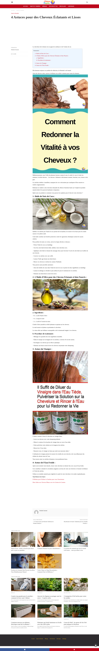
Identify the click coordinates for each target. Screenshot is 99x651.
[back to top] (96, 645)
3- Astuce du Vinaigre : (41, 63)
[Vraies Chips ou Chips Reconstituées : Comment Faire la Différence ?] (49, 561)
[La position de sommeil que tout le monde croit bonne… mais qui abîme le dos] (76, 539)
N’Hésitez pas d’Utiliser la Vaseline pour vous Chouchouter (48, 479)
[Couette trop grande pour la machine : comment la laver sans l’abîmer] (23, 584)
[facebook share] (25, 649)
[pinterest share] (74, 649)
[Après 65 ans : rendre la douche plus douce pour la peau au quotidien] (23, 539)
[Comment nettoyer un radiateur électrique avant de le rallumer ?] (23, 611)
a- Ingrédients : (40, 58)
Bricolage (63, 6)
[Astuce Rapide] (49, 2)
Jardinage (71, 6)
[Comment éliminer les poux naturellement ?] (49, 539)
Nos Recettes (53, 6)
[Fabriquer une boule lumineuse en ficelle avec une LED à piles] (49, 611)
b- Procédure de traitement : (43, 60)
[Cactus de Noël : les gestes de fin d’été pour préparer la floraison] (76, 611)
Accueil (25, 6)
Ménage (44, 6)
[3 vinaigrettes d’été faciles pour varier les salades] (76, 584)
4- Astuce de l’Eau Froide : (42, 65)
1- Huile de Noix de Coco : (42, 53)
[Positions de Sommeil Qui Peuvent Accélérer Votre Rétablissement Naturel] (23, 561)
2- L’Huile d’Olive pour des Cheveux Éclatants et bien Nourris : (52, 55)
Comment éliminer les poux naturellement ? (49, 548)
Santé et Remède (35, 6)
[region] (49, 31)
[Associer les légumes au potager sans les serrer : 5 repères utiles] (49, 584)
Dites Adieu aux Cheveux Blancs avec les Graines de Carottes (49, 482)
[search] (87, 2)
